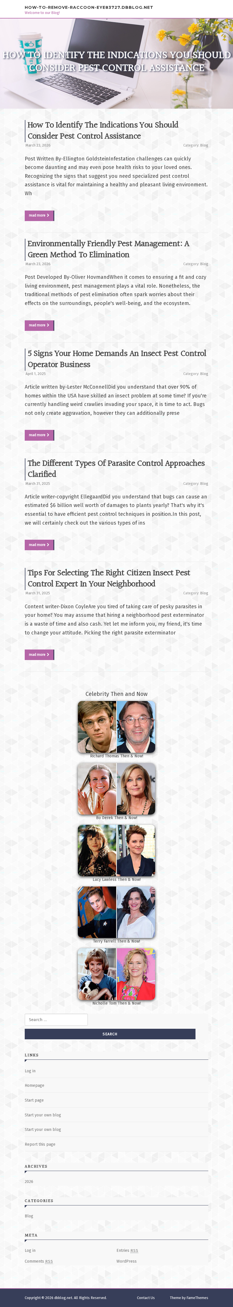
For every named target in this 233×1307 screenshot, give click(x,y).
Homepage (34, 1085)
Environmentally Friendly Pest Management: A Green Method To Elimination (108, 249)
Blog (204, 145)
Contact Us (146, 1298)
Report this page (40, 1144)
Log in (30, 1071)
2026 (29, 1181)
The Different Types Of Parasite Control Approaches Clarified (116, 469)
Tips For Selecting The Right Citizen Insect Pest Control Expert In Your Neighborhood (109, 578)
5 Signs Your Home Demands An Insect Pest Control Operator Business (117, 359)
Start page (34, 1100)
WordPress (126, 1261)
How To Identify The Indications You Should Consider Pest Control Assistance (103, 131)
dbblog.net (63, 1298)
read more (37, 215)
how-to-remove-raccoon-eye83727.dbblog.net (89, 7)
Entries (127, 1250)
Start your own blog (43, 1115)
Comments (39, 1261)
